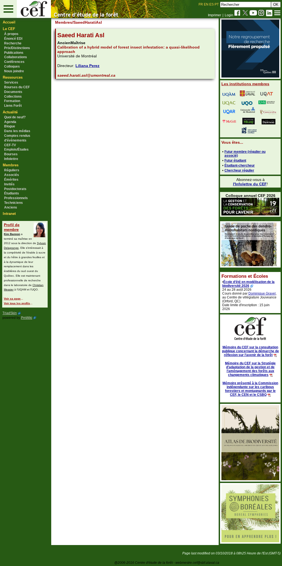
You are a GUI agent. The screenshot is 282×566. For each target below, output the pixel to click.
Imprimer (214, 15)
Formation (12, 101)
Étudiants (11, 193)
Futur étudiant (235, 160)
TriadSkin (9, 313)
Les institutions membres (245, 84)
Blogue (9, 126)
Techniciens (13, 203)
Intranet (9, 214)
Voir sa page (12, 298)
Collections (13, 96)
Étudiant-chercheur (239, 165)
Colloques (12, 66)
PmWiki (26, 318)
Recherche (12, 43)
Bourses (11, 154)
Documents (13, 92)
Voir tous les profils (17, 303)
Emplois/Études (16, 149)
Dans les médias (17, 131)
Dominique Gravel (262, 293)
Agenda (10, 122)
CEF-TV (10, 145)
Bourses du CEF (17, 87)
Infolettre (11, 159)
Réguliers (11, 170)
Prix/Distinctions (17, 48)
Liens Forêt (13, 106)
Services (11, 82)
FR (201, 4)
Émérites (11, 179)
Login (229, 15)
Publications (13, 53)
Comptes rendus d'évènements (17, 138)
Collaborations (15, 57)
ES (211, 4)
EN (206, 4)
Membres (10, 165)
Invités (9, 184)
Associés (11, 175)
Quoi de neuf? (15, 117)
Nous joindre (14, 71)
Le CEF (9, 29)
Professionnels (16, 198)
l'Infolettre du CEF (250, 184)
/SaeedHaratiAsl (87, 22)
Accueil (9, 22)
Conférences (14, 62)
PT (217, 4)
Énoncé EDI (13, 39)
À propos (11, 34)
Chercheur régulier (239, 170)
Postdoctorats (15, 189)
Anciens (10, 207)
